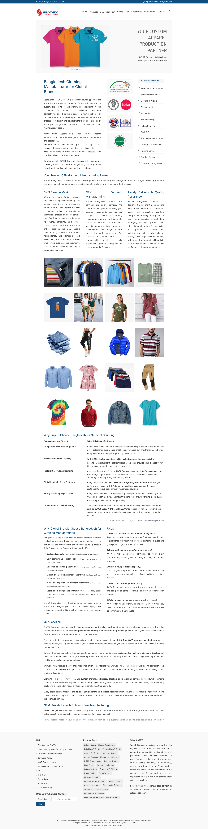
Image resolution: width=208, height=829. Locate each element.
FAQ (39, 770)
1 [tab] (72, 69)
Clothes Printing (45, 788)
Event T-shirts (90, 773)
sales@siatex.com (165, 2)
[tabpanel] (75, 46)
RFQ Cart (42, 775)
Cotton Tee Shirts (91, 753)
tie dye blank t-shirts (111, 749)
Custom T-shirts (108, 769)
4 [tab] (79, 69)
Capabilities (136, 12)
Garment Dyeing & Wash (152, 163)
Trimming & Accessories (152, 138)
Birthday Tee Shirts (92, 777)
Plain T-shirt (89, 765)
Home (84, 12)
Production (146, 113)
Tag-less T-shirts (111, 761)
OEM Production (107, 12)
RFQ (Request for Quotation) (51, 766)
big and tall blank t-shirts (95, 781)
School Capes (90, 745)
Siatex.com (142, 745)
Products (94, 12)
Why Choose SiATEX (47, 745)
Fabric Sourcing (148, 126)
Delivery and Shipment (151, 144)
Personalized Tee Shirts (94, 797)
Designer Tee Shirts (92, 785)
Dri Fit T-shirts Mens (92, 761)
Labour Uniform (90, 769)
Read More (50, 726)
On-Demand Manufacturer (50, 754)
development (166, 759)
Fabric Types (43, 779)
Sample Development (150, 95)
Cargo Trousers (105, 773)
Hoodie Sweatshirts (106, 745)
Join (40, 804)
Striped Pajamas (91, 757)
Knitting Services (148, 151)
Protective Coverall (109, 753)
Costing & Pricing (149, 101)
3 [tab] (77, 69)
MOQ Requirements (47, 762)
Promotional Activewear (94, 793)
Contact (162, 12)
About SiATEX (150, 12)
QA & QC (145, 132)
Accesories (43, 783)
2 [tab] (74, 69)
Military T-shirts (112, 797)
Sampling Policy (45, 758)
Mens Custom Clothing (109, 757)
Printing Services (148, 157)
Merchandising (147, 119)
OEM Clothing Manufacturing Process (55, 749)
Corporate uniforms (105, 765)
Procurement (147, 107)
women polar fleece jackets (96, 789)
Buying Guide (123, 12)
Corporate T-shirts (112, 785)
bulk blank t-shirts (92, 749)
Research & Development (152, 88)
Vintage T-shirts (115, 781)
